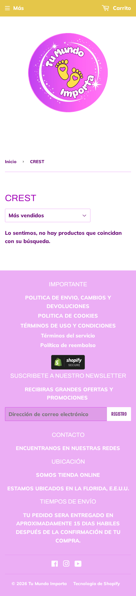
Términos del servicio (68, 335)
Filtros (121, 214)
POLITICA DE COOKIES (68, 315)
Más (18, 8)
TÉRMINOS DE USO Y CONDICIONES (68, 325)
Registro (119, 414)
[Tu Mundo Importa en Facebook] (54, 564)
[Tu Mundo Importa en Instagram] (66, 564)
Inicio (11, 161)
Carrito (121, 8)
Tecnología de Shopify (96, 583)
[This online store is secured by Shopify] (68, 367)
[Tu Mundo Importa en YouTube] (78, 564)
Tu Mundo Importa (47, 583)
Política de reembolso (68, 345)
